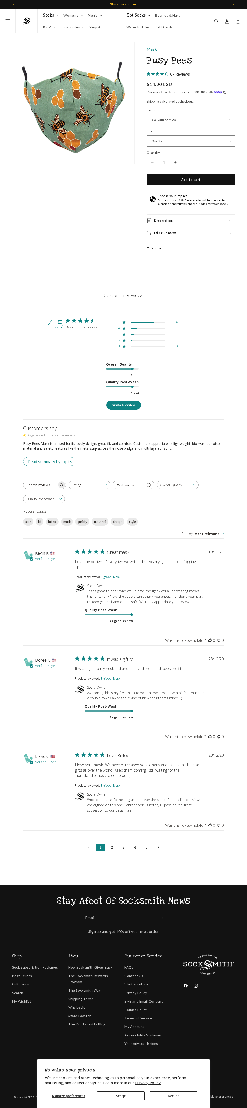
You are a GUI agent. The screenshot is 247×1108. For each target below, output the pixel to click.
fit (39, 521)
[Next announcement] (233, 4)
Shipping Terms (81, 999)
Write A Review (123, 405)
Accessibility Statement (144, 1035)
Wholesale (76, 1007)
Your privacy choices (141, 1044)
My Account (134, 1026)
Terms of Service (138, 1018)
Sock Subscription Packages (35, 967)
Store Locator (79, 1016)
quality (82, 521)
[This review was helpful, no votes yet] (210, 640)
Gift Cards (20, 984)
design (117, 521)
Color (151, 110)
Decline (173, 1095)
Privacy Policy (135, 993)
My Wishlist (21, 1001)
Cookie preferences (219, 1096)
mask (67, 521)
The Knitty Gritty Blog (86, 1024)
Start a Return (136, 984)
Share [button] (156, 248)
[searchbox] (40, 485)
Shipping (153, 101)
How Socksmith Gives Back (90, 967)
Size (150, 131)
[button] (7, 21)
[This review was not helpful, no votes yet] (218, 640)
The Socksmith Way (84, 990)
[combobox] (89, 485)
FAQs (128, 967)
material (100, 521)
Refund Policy (135, 1010)
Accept (121, 1095)
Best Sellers (22, 976)
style (132, 521)
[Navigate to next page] (158, 847)
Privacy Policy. (148, 1082)
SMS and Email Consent (143, 1001)
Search (17, 993)
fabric (52, 521)
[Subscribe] (161, 917)
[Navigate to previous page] (88, 847)
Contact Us (133, 976)
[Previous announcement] (13, 4)
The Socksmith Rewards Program (88, 979)
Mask (152, 49)
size (28, 521)
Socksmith (31, 1096)
